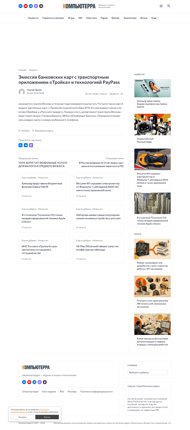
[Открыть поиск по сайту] (169, 6)
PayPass (26, 130)
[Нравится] (122, 94)
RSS (62, 391)
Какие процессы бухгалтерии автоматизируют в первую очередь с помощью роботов (152, 341)
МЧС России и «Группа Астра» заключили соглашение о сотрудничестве (39, 250)
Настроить (22, 417)
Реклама (72, 391)
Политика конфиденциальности (96, 391)
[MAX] (36, 6)
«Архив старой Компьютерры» (144, 386)
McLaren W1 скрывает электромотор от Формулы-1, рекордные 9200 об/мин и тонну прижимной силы (98, 187)
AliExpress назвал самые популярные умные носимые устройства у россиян (98, 216)
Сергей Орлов (34, 89)
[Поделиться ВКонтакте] (20, 145)
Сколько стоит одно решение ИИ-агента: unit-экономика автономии (152, 303)
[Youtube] (26, 6)
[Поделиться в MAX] (31, 145)
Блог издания (49, 391)
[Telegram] (31, 6)
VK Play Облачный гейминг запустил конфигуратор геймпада (97, 248)
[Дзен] (41, 6)
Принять (47, 417)
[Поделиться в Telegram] (26, 145)
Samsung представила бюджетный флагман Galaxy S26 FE (42, 185)
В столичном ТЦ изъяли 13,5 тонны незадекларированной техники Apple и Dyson (43, 218)
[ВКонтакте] (20, 6)
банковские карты (44, 130)
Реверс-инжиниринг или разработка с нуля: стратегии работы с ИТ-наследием (152, 265)
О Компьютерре (30, 391)
